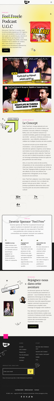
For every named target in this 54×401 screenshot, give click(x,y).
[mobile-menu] (50, 2)
